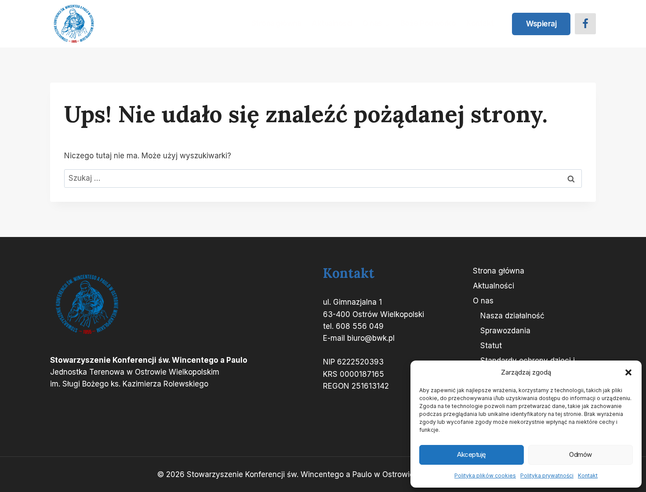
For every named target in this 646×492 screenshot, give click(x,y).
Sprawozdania (505, 330)
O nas (483, 300)
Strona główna (276, 23)
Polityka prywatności (546, 475)
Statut (491, 345)
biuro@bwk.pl (371, 338)
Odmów (580, 454)
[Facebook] (585, 23)
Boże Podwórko (428, 23)
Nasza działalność (512, 315)
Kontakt (588, 475)
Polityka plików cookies (485, 475)
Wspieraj (541, 23)
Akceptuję (471, 454)
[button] (628, 372)
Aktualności (332, 23)
